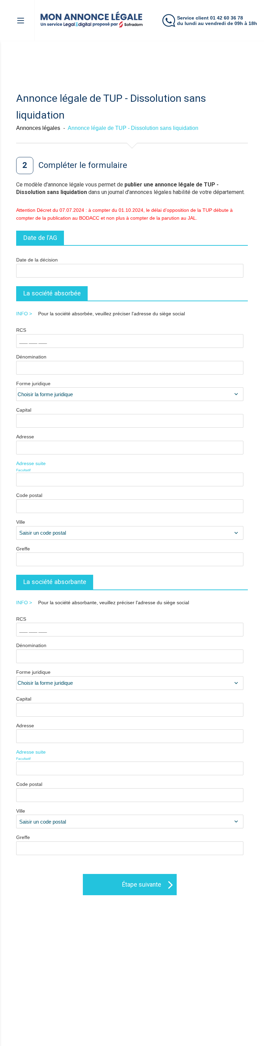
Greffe (23, 548)
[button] (23, 20)
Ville (20, 522)
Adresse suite (31, 466)
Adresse (25, 436)
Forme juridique (33, 383)
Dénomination (31, 357)
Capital (23, 410)
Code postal (29, 495)
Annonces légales (38, 128)
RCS (21, 330)
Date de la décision (37, 260)
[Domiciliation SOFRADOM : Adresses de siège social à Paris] (92, 20)
